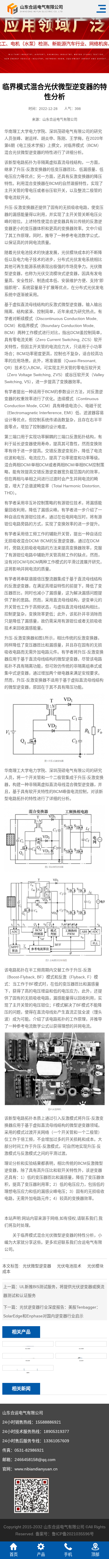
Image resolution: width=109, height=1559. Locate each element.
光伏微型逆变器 (37, 1266)
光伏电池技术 (69, 1266)
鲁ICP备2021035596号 (73, 1534)
